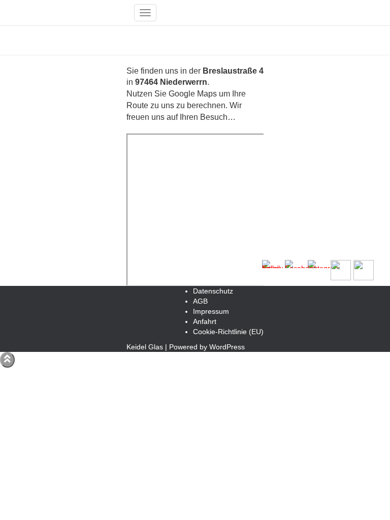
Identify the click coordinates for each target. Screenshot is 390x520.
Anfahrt (204, 321)
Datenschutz (213, 291)
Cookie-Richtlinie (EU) (228, 332)
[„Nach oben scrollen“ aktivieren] (7, 360)
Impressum (211, 311)
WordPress (227, 347)
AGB (200, 301)
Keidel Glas (144, 347)
